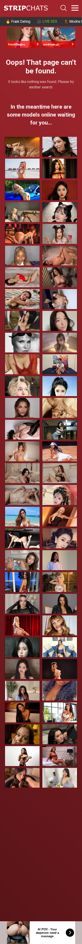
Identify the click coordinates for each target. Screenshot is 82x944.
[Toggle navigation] (75, 8)
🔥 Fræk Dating (18, 21)
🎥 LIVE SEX (47, 21)
